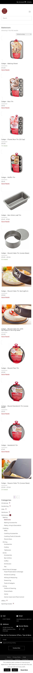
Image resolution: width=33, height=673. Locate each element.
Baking (5, 517)
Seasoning (7, 580)
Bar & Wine (8, 558)
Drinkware (7, 564)
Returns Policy (9, 659)
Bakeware (7, 520)
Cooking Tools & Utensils (12, 536)
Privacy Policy (12, 642)
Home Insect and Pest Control (14, 597)
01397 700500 (6, 619)
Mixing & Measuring (10, 577)
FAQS (24, 657)
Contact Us (25, 659)
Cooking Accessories (11, 533)
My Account (20, 2)
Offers (3, 601)
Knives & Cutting (9, 574)
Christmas (4, 503)
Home (6, 594)
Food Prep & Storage (9, 569)
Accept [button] (7, 670)
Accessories (8, 544)
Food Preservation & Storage (13, 572)
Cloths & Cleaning (10, 588)
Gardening (5, 506)
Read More (24, 670)
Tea (5, 566)
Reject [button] (15, 670)
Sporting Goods (6, 604)
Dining (5, 542)
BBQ (5, 530)
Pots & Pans (8, 539)
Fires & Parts (8, 591)
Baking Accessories (10, 522)
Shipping (17, 659)
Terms (9, 657)
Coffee (6, 561)
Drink (5, 553)
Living (5, 586)
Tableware (7, 550)
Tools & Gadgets (9, 583)
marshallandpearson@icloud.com (24, 620)
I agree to (9, 642)
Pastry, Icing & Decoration (12, 525)
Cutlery (6, 547)
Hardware (4, 512)
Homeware (5, 515)
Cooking (5, 528)
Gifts (2, 509)
